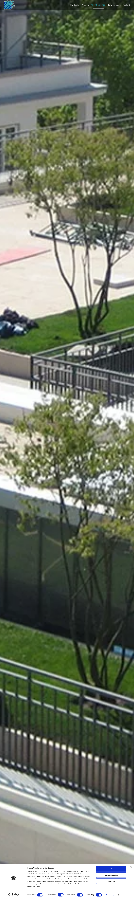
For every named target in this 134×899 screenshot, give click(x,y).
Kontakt (126, 4)
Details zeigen (111, 895)
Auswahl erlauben (111, 875)
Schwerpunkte (114, 4)
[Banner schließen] (130, 867)
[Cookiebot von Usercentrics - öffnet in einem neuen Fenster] (13, 894)
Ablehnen (111, 881)
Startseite (74, 4)
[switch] (61, 894)
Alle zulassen (111, 869)
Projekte (85, 4)
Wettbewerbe (98, 4)
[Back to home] (9, 5)
